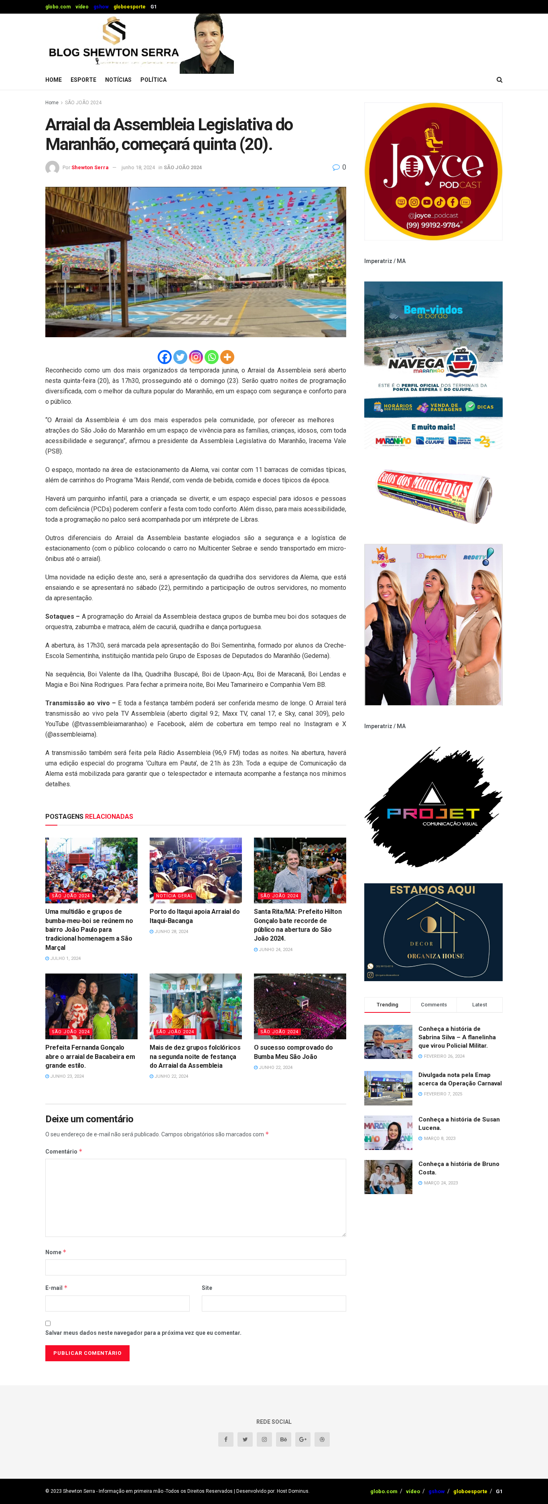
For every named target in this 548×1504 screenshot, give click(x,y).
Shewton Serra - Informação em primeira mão (113, 1491)
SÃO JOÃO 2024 (83, 102)
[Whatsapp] (212, 357)
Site (207, 1288)
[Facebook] (165, 357)
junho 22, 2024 (170, 1076)
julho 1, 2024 (65, 958)
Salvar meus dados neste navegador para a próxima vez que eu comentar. (143, 1333)
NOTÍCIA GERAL (174, 896)
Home (53, 80)
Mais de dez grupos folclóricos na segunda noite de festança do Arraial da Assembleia (195, 1056)
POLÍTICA (153, 80)
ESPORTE (83, 80)
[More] (227, 357)
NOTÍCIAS (118, 80)
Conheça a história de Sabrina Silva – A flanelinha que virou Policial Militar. (457, 1037)
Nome (56, 1252)
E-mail (56, 1287)
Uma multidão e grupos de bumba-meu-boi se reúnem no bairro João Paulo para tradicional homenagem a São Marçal (89, 929)
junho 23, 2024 (66, 1076)
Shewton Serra (90, 167)
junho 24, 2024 (275, 949)
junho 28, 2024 (170, 931)
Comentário (64, 1151)
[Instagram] (196, 357)
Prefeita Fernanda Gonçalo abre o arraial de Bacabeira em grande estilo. (90, 1056)
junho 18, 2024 (138, 167)
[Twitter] (180, 357)
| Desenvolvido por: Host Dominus (271, 1491)
